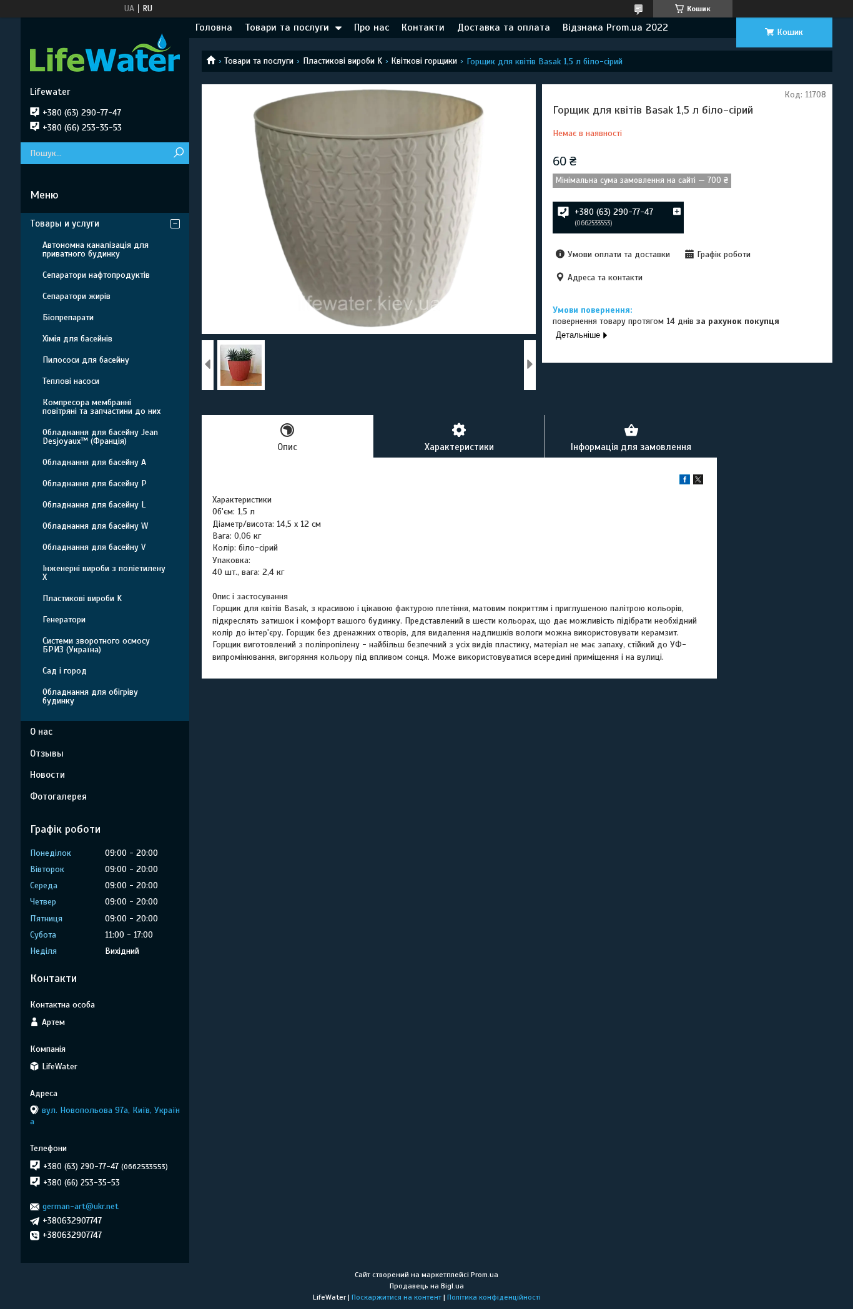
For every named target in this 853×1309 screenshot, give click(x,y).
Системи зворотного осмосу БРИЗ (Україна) (96, 645)
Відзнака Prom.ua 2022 (615, 27)
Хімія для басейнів (77, 338)
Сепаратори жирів (76, 296)
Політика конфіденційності (494, 1297)
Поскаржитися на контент (396, 1297)
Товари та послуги (287, 27)
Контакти (423, 27)
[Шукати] (178, 153)
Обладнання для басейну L (93, 504)
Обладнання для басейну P (94, 483)
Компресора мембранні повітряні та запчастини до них (101, 406)
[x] (698, 481)
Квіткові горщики (424, 61)
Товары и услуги (64, 223)
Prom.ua (484, 1274)
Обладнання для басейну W (95, 526)
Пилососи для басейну (85, 360)
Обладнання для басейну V (93, 547)
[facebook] (684, 481)
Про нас (371, 27)
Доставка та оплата (503, 27)
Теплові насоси (70, 381)
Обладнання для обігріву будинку (90, 696)
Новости (47, 774)
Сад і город (64, 670)
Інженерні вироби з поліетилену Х (103, 572)
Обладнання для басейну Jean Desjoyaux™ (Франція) (100, 436)
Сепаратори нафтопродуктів (96, 275)
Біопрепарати (68, 317)
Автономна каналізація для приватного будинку (95, 249)
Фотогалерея (58, 796)
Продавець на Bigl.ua (427, 1286)
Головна (213, 27)
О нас (41, 731)
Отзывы (47, 753)
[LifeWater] (105, 52)
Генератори (64, 619)
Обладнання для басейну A (94, 462)
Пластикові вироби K (342, 61)
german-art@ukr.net (80, 1206)
